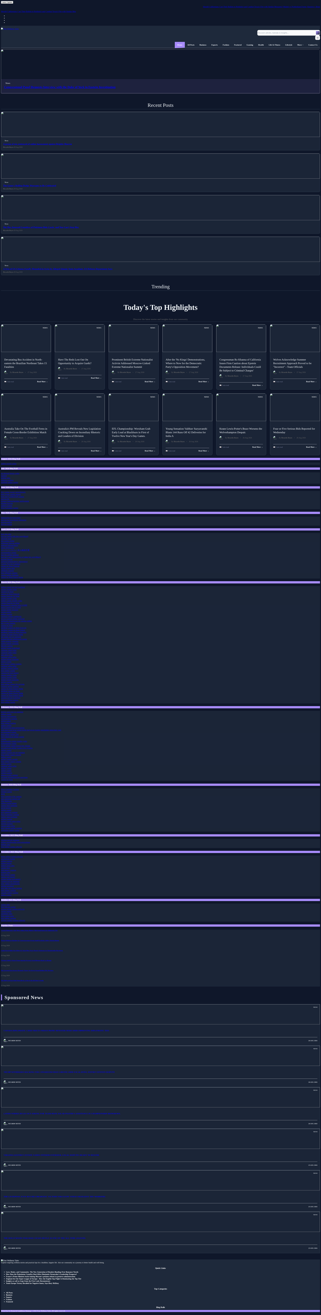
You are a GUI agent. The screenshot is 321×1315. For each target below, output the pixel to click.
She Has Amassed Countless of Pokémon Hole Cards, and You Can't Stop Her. (41, 227)
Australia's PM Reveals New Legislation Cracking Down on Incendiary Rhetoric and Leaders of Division (79, 432)
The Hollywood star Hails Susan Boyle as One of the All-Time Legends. (22, 980)
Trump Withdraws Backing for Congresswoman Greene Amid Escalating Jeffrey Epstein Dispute (30, 940)
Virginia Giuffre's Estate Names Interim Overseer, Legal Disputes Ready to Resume (26, 960)
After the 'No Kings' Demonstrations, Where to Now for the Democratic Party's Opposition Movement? (185, 363)
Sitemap (28, 1311)
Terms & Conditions (18, 1311)
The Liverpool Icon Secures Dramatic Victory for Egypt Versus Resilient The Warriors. (27, 970)
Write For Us (5, 1311)
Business (9, 1295)
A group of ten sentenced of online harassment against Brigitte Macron (37, 144)
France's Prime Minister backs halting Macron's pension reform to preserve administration (40, 1277)
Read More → (42, 382)
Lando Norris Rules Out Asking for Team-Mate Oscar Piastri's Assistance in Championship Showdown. (32, 950)
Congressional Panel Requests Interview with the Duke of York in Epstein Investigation (59, 87)
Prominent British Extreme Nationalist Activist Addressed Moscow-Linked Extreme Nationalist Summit (132, 363)
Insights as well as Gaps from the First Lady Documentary (28, 1281)
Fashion (9, 1299)
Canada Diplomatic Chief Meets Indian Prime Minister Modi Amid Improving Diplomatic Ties (29, 930)
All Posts (9, 1293)
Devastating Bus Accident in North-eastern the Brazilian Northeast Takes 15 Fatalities (25, 363)
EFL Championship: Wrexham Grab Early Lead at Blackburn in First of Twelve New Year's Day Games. (131, 432)
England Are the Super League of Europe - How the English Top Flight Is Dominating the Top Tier (43, 1279)
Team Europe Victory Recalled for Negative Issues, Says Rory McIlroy (32, 1283)
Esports (9, 1297)
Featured (9, 1302)
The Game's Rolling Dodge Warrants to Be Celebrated (29, 185)
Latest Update (7, 2)
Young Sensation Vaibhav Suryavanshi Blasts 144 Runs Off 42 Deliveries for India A (186, 432)
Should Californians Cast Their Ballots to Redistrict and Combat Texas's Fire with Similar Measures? (215, 7)
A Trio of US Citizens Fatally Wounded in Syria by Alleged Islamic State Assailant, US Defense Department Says (57, 269)
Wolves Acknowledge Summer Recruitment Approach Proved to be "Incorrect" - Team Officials (292, 363)
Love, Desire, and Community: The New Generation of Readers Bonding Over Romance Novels (42, 1272)
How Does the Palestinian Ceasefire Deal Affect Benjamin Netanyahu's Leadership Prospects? (41, 1274)
